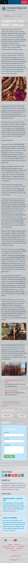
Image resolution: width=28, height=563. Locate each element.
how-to (18, 404)
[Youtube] (16, 475)
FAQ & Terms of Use (8, 546)
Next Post (22, 416)
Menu (5, 2)
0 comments (5, 406)
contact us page (8, 487)
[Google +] (12, 475)
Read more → (13, 511)
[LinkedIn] (22, 475)
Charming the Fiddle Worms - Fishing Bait (13, 16)
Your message (7, 445)
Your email (6, 438)
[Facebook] (6, 475)
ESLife (8, 15)
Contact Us (19, 548)
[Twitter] (3, 475)
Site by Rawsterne (14, 559)
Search (10, 544)
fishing (8, 404)
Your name (6, 432)
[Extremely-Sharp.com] (14, 8)
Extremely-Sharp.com (16, 556)
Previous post (7, 416)
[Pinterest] (9, 475)
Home (4, 15)
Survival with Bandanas (11, 390)
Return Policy (9, 548)
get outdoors (13, 404)
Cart (25, 2)
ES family (4, 404)
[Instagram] (19, 475)
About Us (17, 544)
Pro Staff (14, 550)
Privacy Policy (21, 546)
